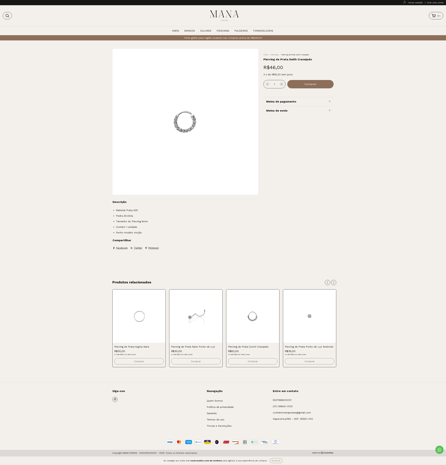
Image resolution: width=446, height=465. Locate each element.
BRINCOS (189, 30)
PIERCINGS (223, 30)
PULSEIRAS (241, 30)
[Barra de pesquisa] (7, 15)
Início (265, 55)
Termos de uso (215, 419)
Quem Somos (215, 400)
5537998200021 (282, 400)
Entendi (276, 460)
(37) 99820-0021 (283, 406)
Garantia (212, 413)
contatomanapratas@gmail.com (292, 412)
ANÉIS (175, 30)
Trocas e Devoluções (219, 425)
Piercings (275, 55)
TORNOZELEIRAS (263, 30)
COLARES (205, 30)
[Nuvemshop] (323, 453)
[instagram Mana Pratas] (115, 399)
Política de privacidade (220, 407)
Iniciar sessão (415, 2)
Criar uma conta (435, 2)
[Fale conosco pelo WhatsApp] (439, 450)
